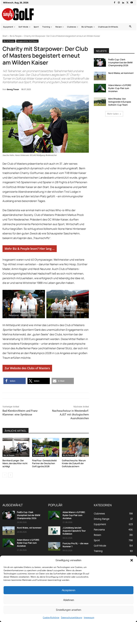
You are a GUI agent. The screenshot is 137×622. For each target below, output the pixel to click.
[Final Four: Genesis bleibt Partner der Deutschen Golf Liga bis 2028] (45, 447)
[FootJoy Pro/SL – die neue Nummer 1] (54, 546)
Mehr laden (113, 113)
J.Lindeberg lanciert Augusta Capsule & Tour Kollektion (74, 531)
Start (4, 35)
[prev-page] (4, 475)
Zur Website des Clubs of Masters (27, 368)
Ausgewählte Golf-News (27, 41)
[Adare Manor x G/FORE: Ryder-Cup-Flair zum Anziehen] (100, 88)
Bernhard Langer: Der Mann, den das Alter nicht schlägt (14, 463)
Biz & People (16, 35)
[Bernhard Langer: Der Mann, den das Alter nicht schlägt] (15, 447)
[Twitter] (127, 3)
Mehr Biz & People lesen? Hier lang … (30, 249)
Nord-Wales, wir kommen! (121, 73)
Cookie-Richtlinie (51, 617)
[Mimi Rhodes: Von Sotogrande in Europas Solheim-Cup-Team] (100, 101)
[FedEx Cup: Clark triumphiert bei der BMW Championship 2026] (100, 62)
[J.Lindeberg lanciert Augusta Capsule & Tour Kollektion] (54, 530)
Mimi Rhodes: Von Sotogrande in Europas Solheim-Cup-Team (119, 101)
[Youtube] (132, 3)
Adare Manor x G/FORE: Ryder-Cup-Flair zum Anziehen (120, 88)
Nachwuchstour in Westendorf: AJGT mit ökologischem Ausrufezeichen (70, 414)
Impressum (89, 617)
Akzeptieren (68, 590)
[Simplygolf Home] (21, 14)
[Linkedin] (123, 3)
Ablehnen (68, 600)
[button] (131, 560)
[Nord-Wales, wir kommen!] (100, 76)
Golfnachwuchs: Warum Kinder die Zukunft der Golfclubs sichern (74, 463)
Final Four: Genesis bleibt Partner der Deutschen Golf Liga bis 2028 (44, 463)
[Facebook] (114, 3)
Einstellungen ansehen (68, 609)
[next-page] (10, 475)
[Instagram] (119, 3)
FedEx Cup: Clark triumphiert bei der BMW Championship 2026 (120, 62)
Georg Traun (13, 89)
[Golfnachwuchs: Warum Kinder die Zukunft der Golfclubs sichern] (75, 447)
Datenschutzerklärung (71, 617)
